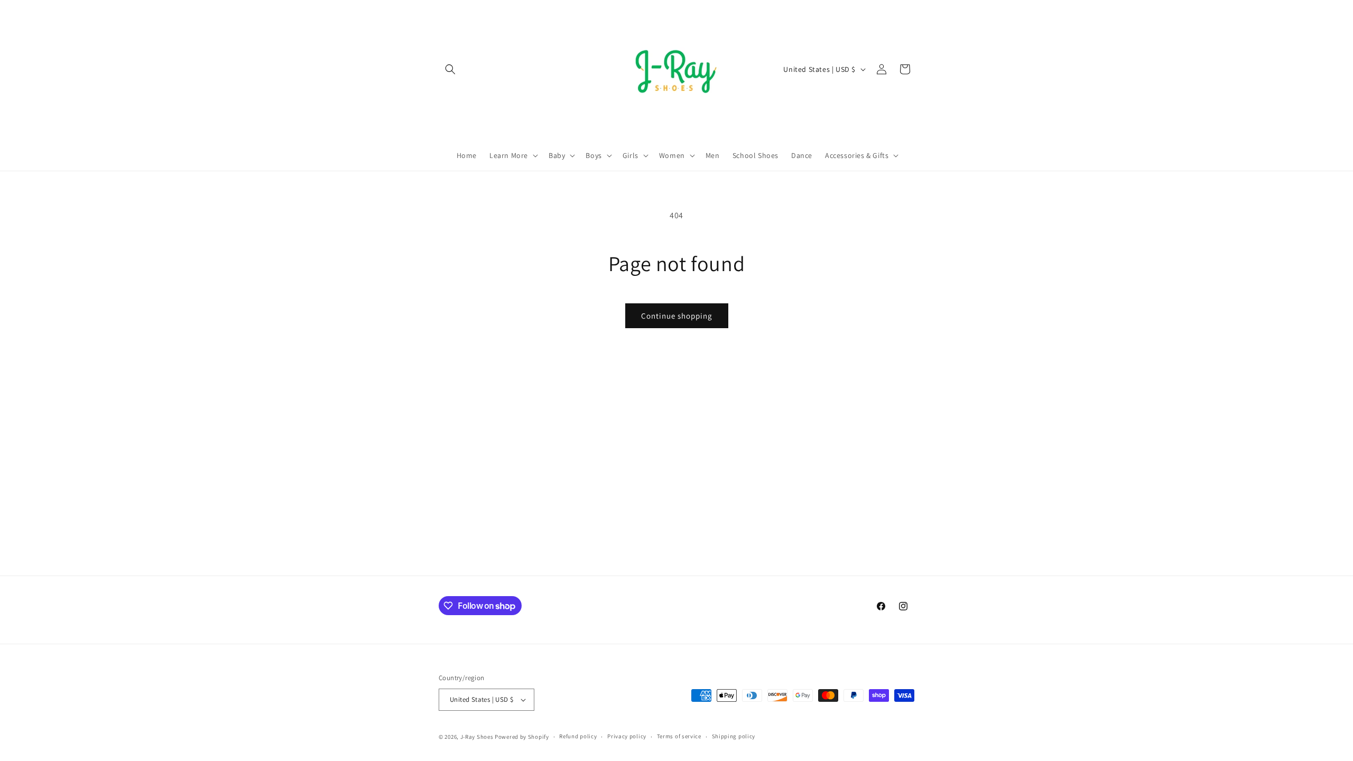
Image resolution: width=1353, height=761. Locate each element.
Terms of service (679, 736)
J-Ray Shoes (477, 736)
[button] (450, 69)
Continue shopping (676, 316)
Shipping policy (734, 736)
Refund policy (578, 736)
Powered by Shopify (522, 736)
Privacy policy (626, 736)
